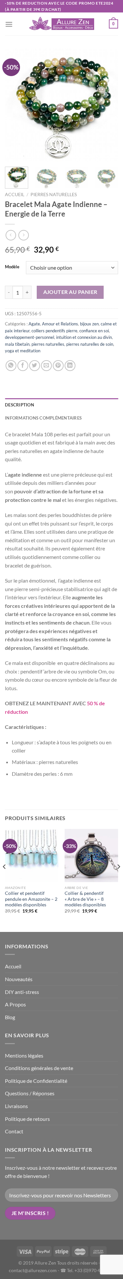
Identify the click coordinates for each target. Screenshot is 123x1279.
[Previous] (15, 105)
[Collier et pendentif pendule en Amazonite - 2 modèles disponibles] (31, 855)
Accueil (14, 194)
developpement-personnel (29, 337)
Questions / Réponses (29, 1093)
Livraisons (16, 1106)
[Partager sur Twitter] (34, 365)
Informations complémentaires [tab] (43, 418)
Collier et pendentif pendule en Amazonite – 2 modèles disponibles (31, 899)
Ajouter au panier (70, 292)
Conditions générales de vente (39, 1068)
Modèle (12, 267)
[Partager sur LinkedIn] (70, 365)
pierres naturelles (54, 194)
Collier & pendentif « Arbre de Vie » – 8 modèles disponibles (85, 899)
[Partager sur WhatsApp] (11, 365)
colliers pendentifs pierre (54, 330)
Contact (14, 1131)
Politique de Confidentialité (36, 1081)
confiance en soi (94, 330)
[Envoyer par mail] (46, 365)
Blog (10, 1017)
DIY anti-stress (22, 992)
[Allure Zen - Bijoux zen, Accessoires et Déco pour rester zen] (61, 24)
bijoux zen (89, 323)
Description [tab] (19, 404)
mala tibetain (17, 344)
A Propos (15, 1004)
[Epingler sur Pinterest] (58, 365)
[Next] (107, 105)
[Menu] (9, 24)
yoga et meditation (22, 350)
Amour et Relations (60, 323)
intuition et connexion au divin (84, 337)
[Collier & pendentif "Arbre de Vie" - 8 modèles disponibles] (91, 855)
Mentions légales (24, 1055)
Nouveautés (18, 979)
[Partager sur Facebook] (22, 365)
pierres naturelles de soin (89, 344)
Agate (34, 323)
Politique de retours (27, 1119)
